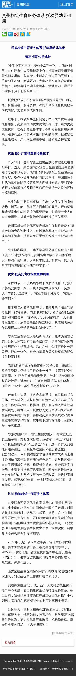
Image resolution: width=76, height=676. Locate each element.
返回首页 (67, 4)
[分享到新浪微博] (16, 34)
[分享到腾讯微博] (10, 34)
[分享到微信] (4, 34)
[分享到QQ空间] (22, 34)
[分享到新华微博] (28, 34)
